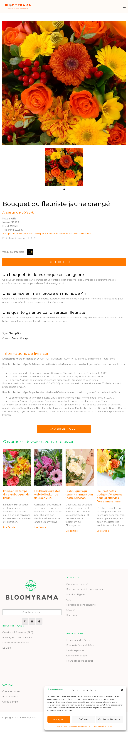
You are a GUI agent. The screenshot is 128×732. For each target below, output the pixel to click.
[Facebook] (32, 621)
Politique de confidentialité (100, 726)
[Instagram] (25, 621)
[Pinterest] (39, 621)
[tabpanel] (64, 165)
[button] (121, 690)
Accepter (58, 719)
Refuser (83, 719)
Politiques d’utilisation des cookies (72, 726)
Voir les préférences (110, 719)
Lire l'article (9, 527)
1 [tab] (64, 189)
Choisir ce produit (64, 262)
